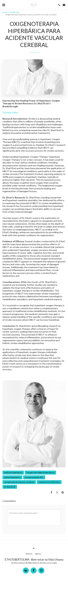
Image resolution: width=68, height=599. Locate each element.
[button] (3, 5)
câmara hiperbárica (12, 477)
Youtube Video (10, 112)
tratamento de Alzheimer (49, 482)
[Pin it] (63, 492)
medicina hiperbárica (13, 472)
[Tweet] (57, 492)
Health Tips (14, 12)
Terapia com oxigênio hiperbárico (40, 472)
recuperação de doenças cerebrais (19, 482)
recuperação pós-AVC (34, 477)
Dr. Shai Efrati (9, 487)
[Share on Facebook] (51, 492)
